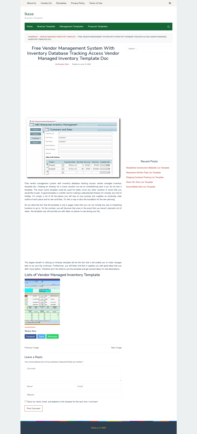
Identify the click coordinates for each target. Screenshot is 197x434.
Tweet (41, 336)
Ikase (29, 14)
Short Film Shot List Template (139, 181)
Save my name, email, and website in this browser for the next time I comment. (62, 401)
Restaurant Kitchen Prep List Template (143, 172)
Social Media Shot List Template (140, 186)
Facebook (30, 336)
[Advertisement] (73, 92)
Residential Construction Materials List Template (147, 167)
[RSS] (170, 3)
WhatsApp (52, 336)
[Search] (168, 26)
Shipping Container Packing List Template (144, 177)
